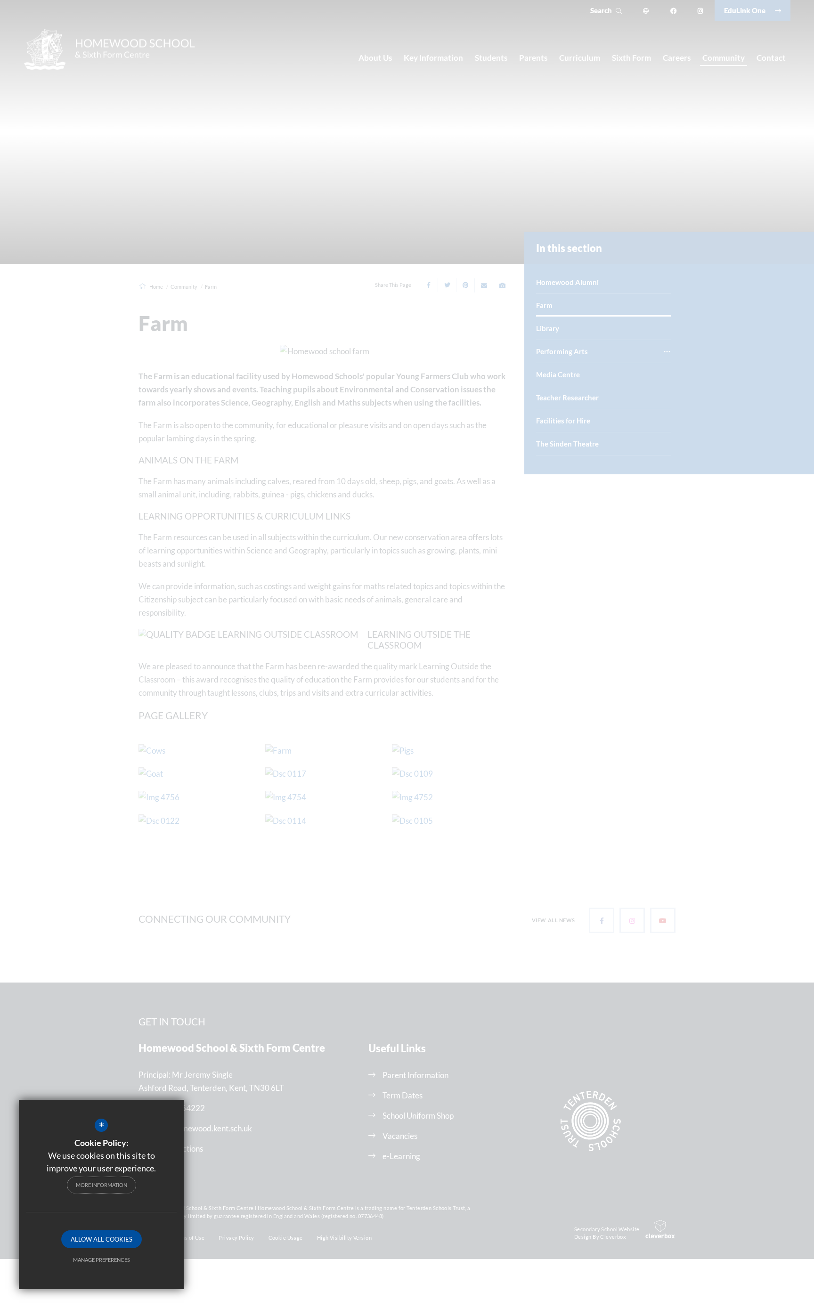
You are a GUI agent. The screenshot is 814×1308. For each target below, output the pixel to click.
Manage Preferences (101, 1260)
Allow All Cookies (101, 1239)
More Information (101, 1185)
